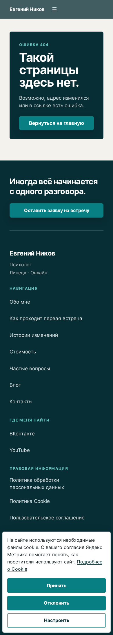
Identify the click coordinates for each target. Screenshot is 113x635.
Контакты (21, 401)
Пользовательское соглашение (47, 518)
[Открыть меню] (54, 9)
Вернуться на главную (56, 123)
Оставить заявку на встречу (56, 210)
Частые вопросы (30, 368)
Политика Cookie (30, 501)
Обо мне (20, 302)
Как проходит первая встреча (46, 318)
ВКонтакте (22, 434)
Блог (15, 385)
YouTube (20, 450)
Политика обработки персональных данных (37, 483)
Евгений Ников (27, 9)
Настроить (56, 620)
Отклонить (56, 603)
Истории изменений (34, 335)
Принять (56, 585)
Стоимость (23, 352)
